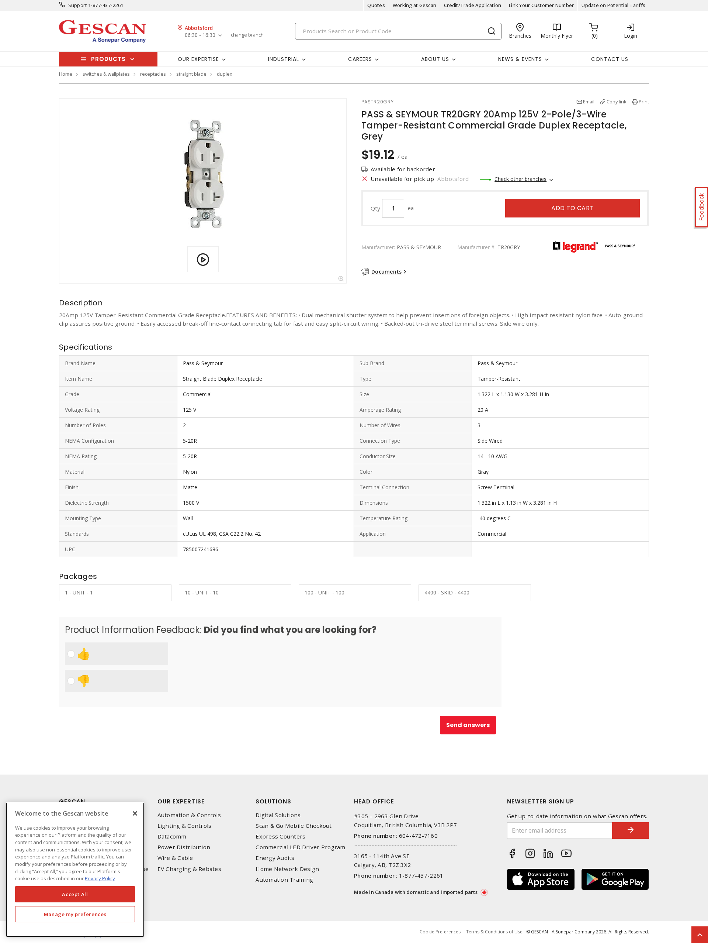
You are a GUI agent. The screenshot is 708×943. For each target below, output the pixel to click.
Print (644, 101)
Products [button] (108, 59)
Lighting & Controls (184, 825)
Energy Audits (275, 857)
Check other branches (520, 178)
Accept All (75, 894)
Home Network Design (287, 868)
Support (77, 5)
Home (65, 74)
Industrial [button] (283, 59)
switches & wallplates (106, 74)
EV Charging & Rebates (189, 868)
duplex (224, 74)
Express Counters (280, 836)
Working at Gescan (414, 5)
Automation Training (284, 879)
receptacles (153, 74)
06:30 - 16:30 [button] (200, 35)
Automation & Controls (189, 815)
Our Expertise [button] (198, 59)
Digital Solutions (278, 815)
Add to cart (572, 208)
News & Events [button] (520, 59)
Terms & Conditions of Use (494, 932)
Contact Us (609, 59)
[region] (75, 869)
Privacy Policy (100, 878)
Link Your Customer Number (541, 5)
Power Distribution (184, 847)
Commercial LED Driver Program (300, 847)
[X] (135, 813)
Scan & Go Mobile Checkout (294, 825)
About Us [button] (435, 59)
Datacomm (172, 836)
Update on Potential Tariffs (613, 5)
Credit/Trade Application (472, 5)
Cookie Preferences (440, 932)
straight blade (191, 74)
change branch (247, 35)
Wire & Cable (175, 857)
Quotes (376, 5)
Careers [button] (360, 59)
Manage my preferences (75, 914)
